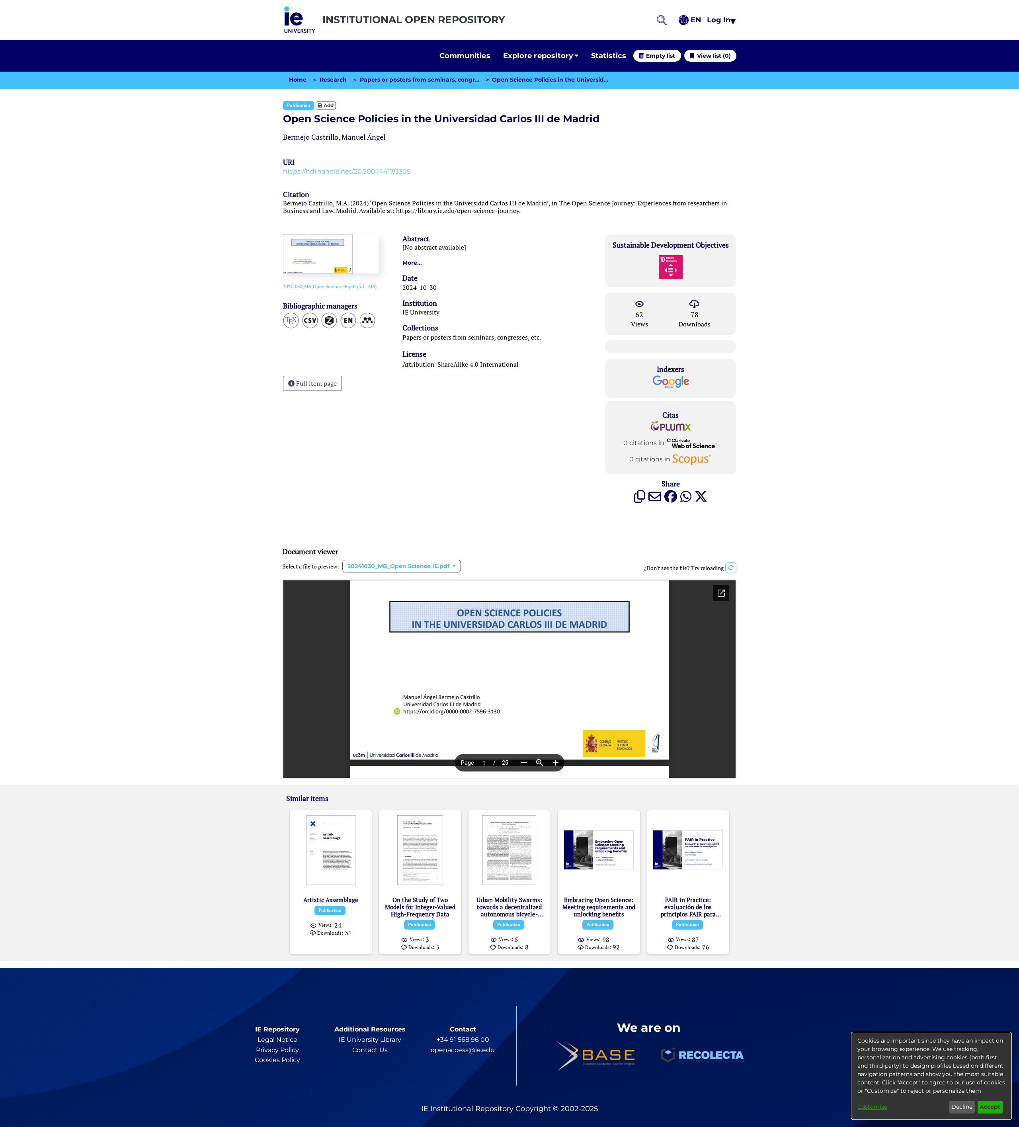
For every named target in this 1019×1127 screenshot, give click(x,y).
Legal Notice (277, 1039)
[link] (330, 286)
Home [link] (297, 79)
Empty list (660, 55)
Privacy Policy (277, 1050)
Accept (990, 1106)
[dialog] (931, 1076)
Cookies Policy (277, 1060)
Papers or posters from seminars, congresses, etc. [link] (419, 79)
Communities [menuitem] (464, 55)
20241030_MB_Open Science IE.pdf (399, 566)
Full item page (316, 383)
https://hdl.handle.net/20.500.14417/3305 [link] (346, 171)
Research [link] (333, 79)
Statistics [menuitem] (609, 55)
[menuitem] (540, 55)
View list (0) (714, 55)
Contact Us (370, 1050)
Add (328, 105)
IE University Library (370, 1039)
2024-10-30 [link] (419, 287)
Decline (961, 1106)
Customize (872, 1106)
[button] (299, 20)
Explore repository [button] (538, 55)
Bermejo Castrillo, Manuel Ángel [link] (334, 137)
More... (412, 262)
